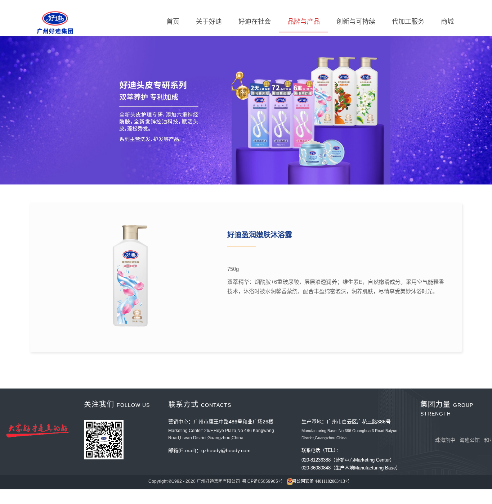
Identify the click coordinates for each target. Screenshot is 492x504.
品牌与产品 (303, 21)
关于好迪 (209, 21)
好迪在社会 (254, 21)
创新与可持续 (355, 21)
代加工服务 (408, 21)
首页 (172, 21)
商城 (447, 21)
